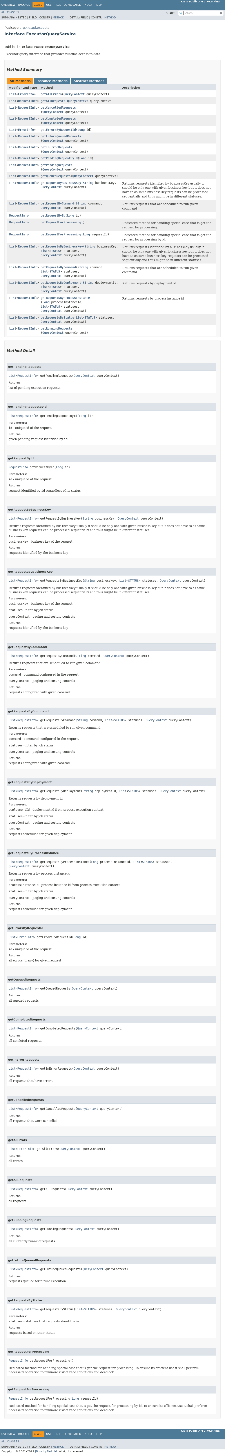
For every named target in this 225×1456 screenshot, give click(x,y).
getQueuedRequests (56, 176)
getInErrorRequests (56, 147)
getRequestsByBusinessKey (62, 246)
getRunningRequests (56, 328)
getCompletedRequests (58, 118)
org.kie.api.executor (35, 27)
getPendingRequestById (59, 158)
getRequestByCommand (57, 203)
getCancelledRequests (58, 107)
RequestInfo (27, 101)
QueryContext (74, 94)
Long (81, 129)
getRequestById (53, 215)
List (12, 94)
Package (24, 4)
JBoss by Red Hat (46, 1451)
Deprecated (72, 4)
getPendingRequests (56, 165)
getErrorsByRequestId (58, 129)
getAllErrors (51, 94)
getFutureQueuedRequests (61, 136)
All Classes (10, 12)
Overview (8, 4)
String (88, 183)
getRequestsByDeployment (61, 282)
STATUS (54, 251)
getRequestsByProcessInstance (65, 297)
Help (98, 4)
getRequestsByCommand (58, 267)
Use (49, 4)
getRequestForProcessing (61, 222)
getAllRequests (53, 101)
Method (58, 17)
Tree (57, 4)
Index (88, 4)
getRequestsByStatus (57, 317)
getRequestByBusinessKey (61, 183)
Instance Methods (51, 81)
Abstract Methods (88, 81)
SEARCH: (171, 13)
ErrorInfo (26, 94)
